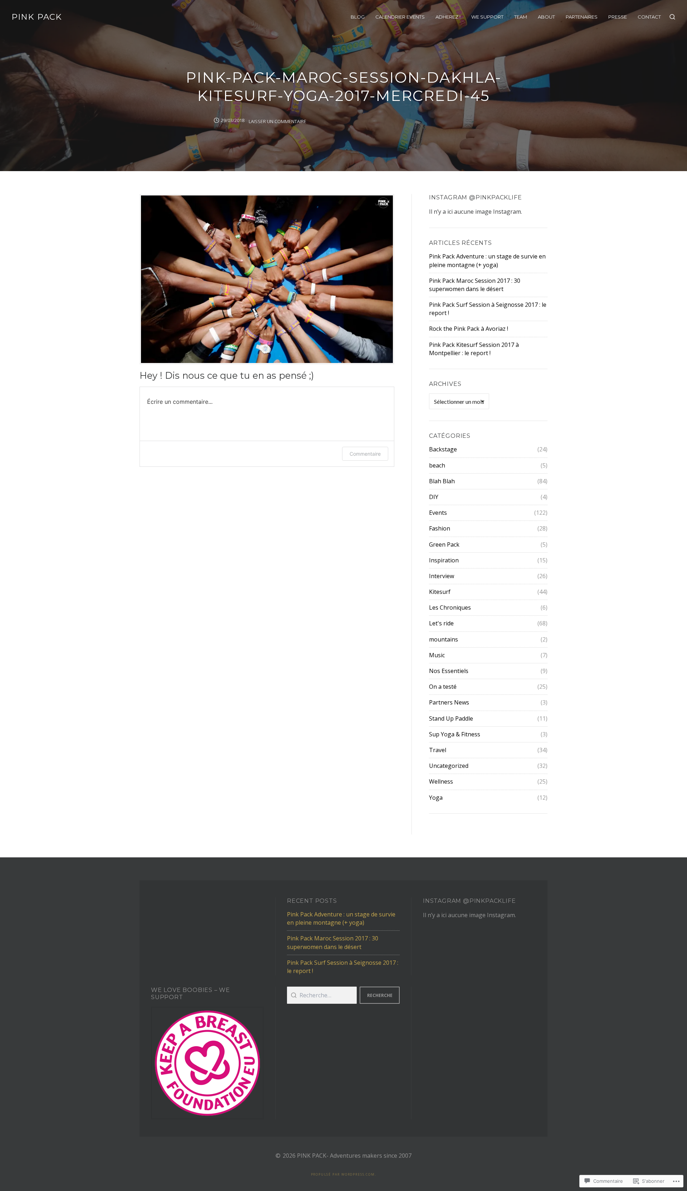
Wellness (441, 781)
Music (437, 655)
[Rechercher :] (322, 995)
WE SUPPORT (487, 17)
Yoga (436, 798)
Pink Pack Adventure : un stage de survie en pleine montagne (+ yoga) (487, 260)
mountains (443, 639)
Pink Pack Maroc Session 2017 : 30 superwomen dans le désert (474, 285)
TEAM (520, 17)
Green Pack (444, 544)
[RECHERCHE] (672, 17)
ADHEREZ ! (448, 17)
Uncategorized (448, 766)
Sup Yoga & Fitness (454, 734)
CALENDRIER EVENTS (400, 17)
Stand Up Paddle (451, 718)
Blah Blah (442, 481)
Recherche (380, 995)
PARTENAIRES (582, 17)
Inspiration (444, 560)
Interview (441, 576)
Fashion (439, 528)
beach (437, 465)
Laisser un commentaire (277, 121)
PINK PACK (36, 17)
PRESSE (617, 17)
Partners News (449, 702)
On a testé (443, 687)
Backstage (443, 449)
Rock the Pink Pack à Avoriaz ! (468, 329)
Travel (437, 750)
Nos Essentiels (448, 671)
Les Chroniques (450, 607)
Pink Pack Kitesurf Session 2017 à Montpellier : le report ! (474, 349)
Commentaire (365, 454)
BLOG (358, 17)
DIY (433, 497)
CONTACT (649, 17)
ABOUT (546, 17)
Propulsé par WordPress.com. (343, 1174)
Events (438, 513)
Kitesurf (439, 592)
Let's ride (441, 623)
